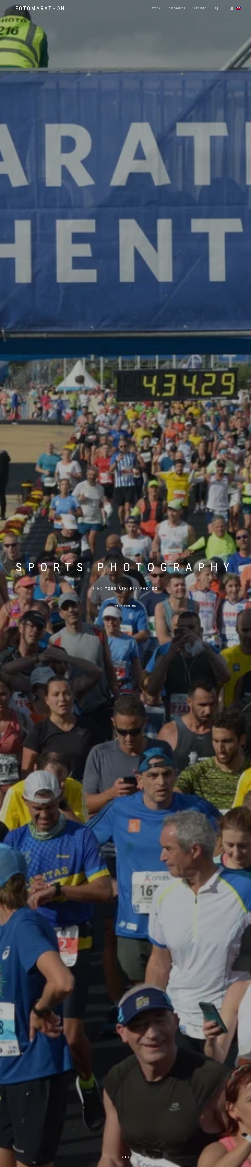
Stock (156, 8)
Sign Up (125, 606)
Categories (177, 8)
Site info (199, 8)
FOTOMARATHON (40, 9)
